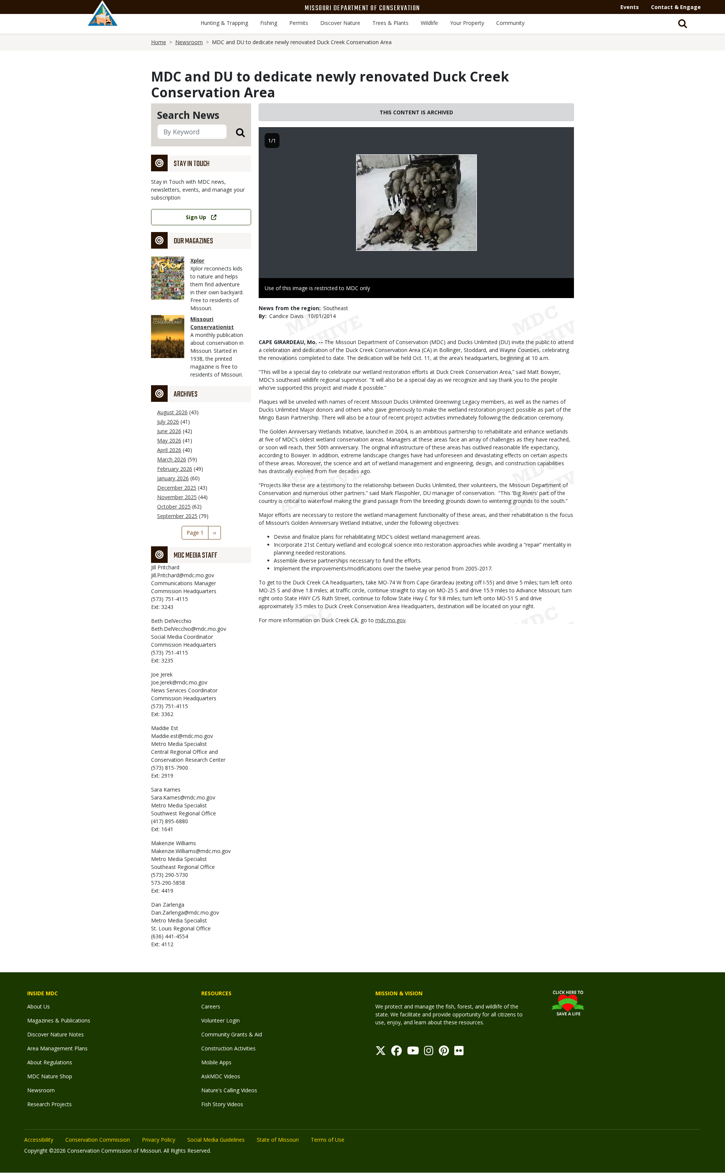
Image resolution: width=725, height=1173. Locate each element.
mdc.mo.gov (390, 620)
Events (629, 7)
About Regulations (49, 1062)
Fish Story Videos (222, 1104)
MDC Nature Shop (49, 1076)
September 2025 (177, 516)
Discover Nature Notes (55, 1034)
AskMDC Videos (220, 1076)
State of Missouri (278, 1139)
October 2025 (174, 506)
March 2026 (171, 459)
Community (510, 22)
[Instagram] (428, 1052)
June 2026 (169, 431)
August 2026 (172, 412)
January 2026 (173, 478)
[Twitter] (380, 1052)
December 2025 (176, 487)
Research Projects (49, 1104)
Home (158, 42)
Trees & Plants (390, 22)
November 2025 (177, 497)
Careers (210, 1006)
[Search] (236, 132)
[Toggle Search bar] (683, 24)
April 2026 (169, 450)
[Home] (103, 21)
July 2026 (168, 421)
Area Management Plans (57, 1048)
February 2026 (174, 468)
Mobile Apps (216, 1062)
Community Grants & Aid (231, 1034)
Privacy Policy (158, 1139)
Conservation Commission (97, 1139)
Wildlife (429, 22)
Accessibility (38, 1139)
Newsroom (189, 42)
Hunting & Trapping (224, 22)
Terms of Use (327, 1139)
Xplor (197, 260)
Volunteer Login (220, 1020)
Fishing (268, 22)
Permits (298, 22)
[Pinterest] (444, 1052)
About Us (38, 1006)
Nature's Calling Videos (229, 1090)
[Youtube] (413, 1052)
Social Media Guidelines (216, 1139)
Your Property (467, 22)
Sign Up (196, 217)
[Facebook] (396, 1052)
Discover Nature (340, 22)
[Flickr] (459, 1052)
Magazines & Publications (58, 1020)
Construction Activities (228, 1048)
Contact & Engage (676, 7)
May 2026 (169, 440)
